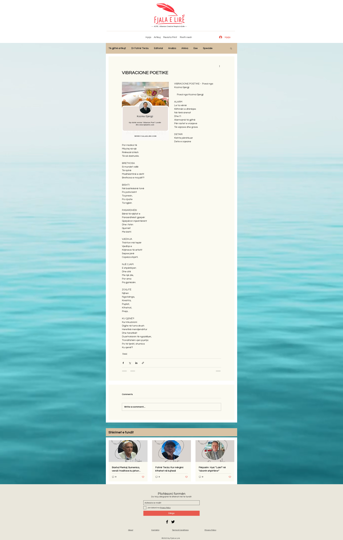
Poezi (124, 354)
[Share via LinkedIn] (136, 363)
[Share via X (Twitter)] (129, 363)
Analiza (172, 48)
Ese (195, 48)
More (221, 48)
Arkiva (184, 48)
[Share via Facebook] (123, 363)
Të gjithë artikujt (117, 48)
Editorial (158, 48)
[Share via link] (143, 363)
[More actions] (219, 66)
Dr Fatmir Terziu (140, 48)
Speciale (207, 48)
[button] (231, 48)
